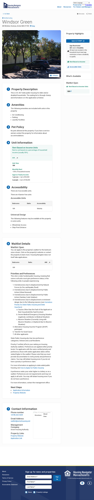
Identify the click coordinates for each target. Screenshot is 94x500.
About (59, 7)
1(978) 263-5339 (17, 415)
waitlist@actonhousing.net (20, 421)
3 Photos (55, 75)
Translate (88, 5)
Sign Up (57, 478)
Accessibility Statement (10, 484)
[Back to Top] (89, 483)
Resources (67, 7)
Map (33, 26)
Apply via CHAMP (77, 41)
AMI (13, 158)
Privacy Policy (6, 481)
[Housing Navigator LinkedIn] (82, 483)
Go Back (7, 14)
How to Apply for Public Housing (32, 368)
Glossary (81, 14)
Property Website (19, 393)
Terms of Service (7, 478)
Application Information (21, 390)
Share (90, 14)
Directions (38, 415)
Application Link (16, 438)
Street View (45, 415)
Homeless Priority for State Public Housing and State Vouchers (33, 304)
